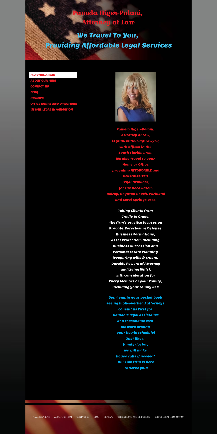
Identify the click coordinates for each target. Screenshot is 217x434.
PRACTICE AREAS (43, 75)
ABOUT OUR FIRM (43, 80)
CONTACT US (40, 86)
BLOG (34, 92)
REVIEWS (37, 98)
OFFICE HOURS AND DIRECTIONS (54, 104)
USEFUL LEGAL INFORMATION (52, 109)
